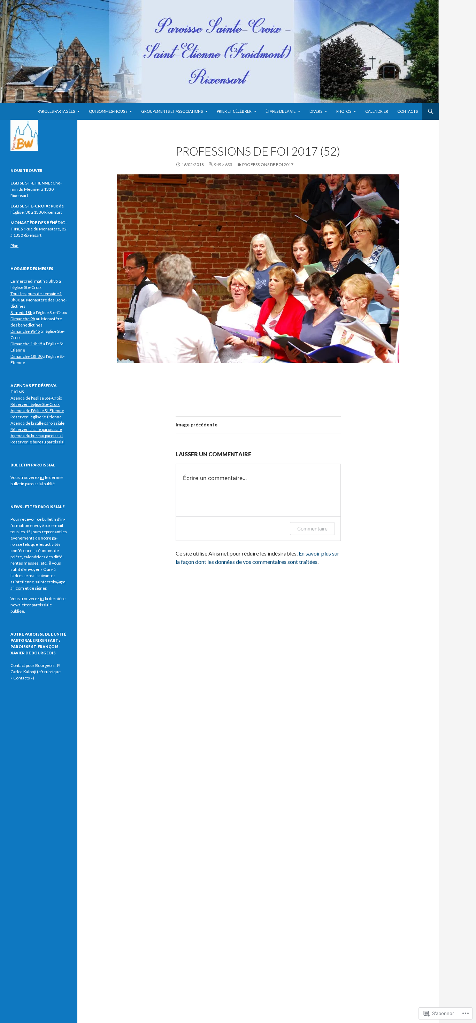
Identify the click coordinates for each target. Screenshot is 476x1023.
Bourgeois (45, 665)
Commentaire (312, 529)
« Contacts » (21, 677)
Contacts (407, 111)
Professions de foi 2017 (267, 164)
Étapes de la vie (280, 111)
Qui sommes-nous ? (108, 111)
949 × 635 (223, 164)
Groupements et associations (172, 111)
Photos (343, 111)
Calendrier (376, 111)
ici (42, 598)
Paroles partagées (56, 111)
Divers (315, 111)
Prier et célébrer (234, 111)
